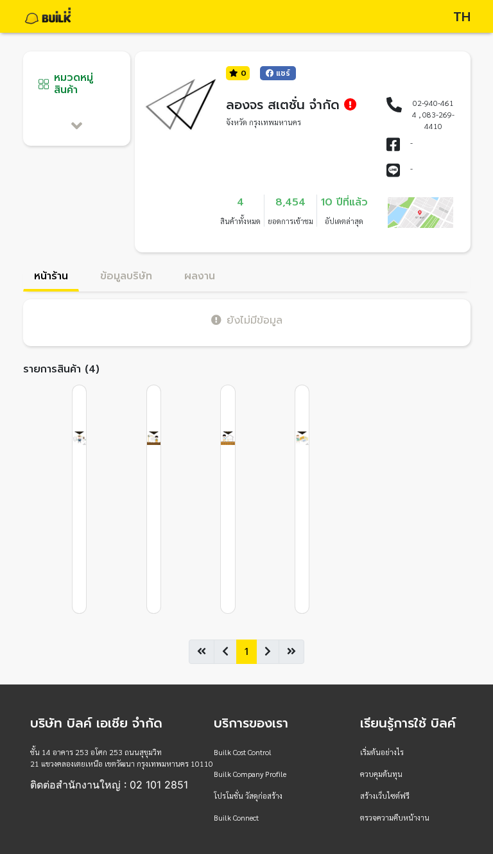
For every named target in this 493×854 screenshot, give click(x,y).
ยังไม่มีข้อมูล (254, 320)
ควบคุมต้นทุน (381, 774)
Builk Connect (236, 817)
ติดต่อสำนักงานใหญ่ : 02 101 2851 (109, 785)
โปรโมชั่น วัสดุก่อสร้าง (248, 795)
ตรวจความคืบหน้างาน (394, 817)
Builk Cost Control (243, 752)
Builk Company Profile (250, 774)
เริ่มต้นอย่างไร (382, 752)
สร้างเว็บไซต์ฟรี (385, 795)
